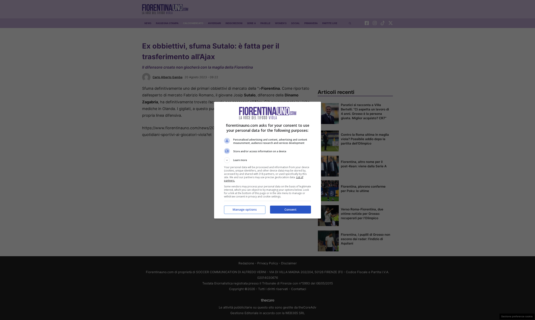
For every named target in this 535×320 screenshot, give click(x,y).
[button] (267, 160)
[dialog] (267, 160)
